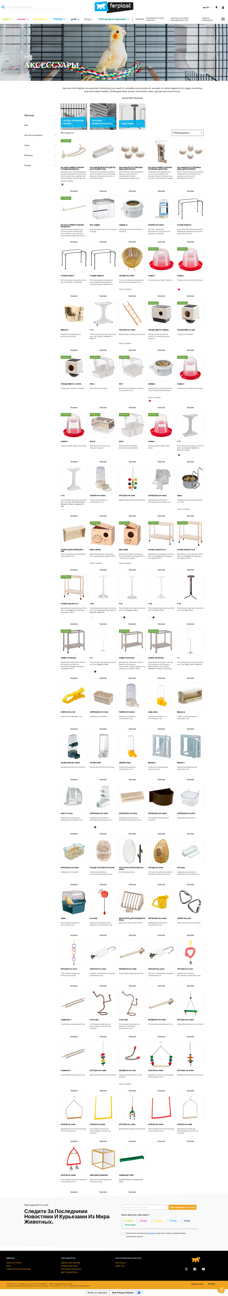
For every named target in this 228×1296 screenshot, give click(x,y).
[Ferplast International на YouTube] (201, 1269)
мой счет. (120, 1265)
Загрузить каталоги (71, 1269)
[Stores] (216, 7)
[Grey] (62, 184)
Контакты (120, 1262)
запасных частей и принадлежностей (179, 19)
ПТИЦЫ (58, 19)
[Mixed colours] (150, 401)
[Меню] (223, 19)
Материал (28, 155)
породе (27, 165)
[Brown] (124, 617)
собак (6, 19)
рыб (73, 19)
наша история (13, 1262)
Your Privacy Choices (123, 1292)
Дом (26, 56)
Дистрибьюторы (69, 1272)
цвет (26, 125)
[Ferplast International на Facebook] (193, 1269)
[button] (207, 7)
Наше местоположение (18, 1269)
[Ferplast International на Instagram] (186, 1269)
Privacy (211, 1284)
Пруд (87, 19)
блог (8, 1265)
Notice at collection (97, 1292)
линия (27, 145)
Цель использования (33, 135)
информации (151, 1233)
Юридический (197, 1284)
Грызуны (39, 19)
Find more (73, 191)
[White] (91, 343)
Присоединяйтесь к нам (182, 1207)
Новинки (140, 19)
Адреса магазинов (207, 19)
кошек (21, 19)
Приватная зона (69, 1265)
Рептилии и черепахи (112, 19)
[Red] (179, 289)
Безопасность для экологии (155, 19)
